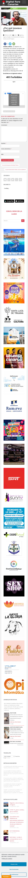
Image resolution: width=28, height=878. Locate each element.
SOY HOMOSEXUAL (15, 831)
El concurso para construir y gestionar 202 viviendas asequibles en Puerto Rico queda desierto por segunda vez (14, 779)
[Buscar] (22, 220)
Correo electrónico (6, 149)
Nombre (3, 143)
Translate (8, 757)
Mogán (9, 37)
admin (15, 35)
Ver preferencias (14, 874)
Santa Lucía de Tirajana (8, 39)
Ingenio (5, 37)
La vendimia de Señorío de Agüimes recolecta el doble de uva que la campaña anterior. (13, 785)
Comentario (4, 125)
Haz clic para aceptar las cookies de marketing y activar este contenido (14, 100)
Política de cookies (7, 858)
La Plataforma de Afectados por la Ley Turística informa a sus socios (13, 767)
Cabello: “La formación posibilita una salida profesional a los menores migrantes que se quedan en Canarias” (13, 791)
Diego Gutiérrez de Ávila (9, 111)
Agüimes (21, 35)
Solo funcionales (14, 869)
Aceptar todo (14, 864)
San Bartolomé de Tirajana (17, 37)
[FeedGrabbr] (14, 745)
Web (2, 154)
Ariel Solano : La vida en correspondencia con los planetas (16, 839)
